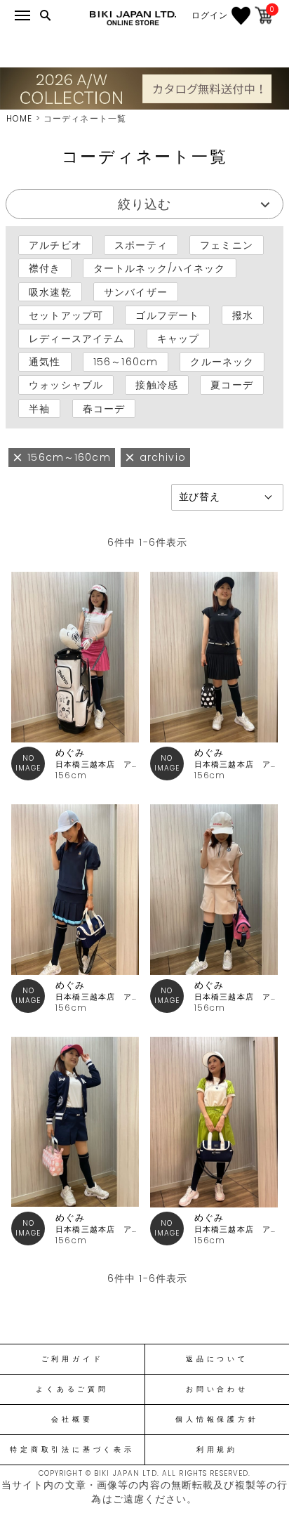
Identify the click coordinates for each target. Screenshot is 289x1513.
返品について (217, 1359)
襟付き (44, 268)
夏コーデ (231, 385)
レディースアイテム (76, 339)
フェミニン (226, 245)
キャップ (178, 339)
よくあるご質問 (72, 1389)
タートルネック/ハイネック (159, 268)
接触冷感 (156, 385)
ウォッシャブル (66, 385)
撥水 (242, 315)
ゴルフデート (167, 315)
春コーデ (104, 408)
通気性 (44, 362)
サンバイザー (136, 291)
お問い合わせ (217, 1389)
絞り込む (144, 204)
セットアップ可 (66, 315)
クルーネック (222, 362)
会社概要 (72, 1419)
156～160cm (125, 362)
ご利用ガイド (72, 1359)
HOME (19, 118)
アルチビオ (55, 245)
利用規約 (217, 1450)
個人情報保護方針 (216, 1419)
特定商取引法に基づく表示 (72, 1450)
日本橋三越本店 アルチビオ (97, 764)
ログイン (209, 15)
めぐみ (70, 752)
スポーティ (141, 245)
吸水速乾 (50, 291)
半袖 (39, 408)
